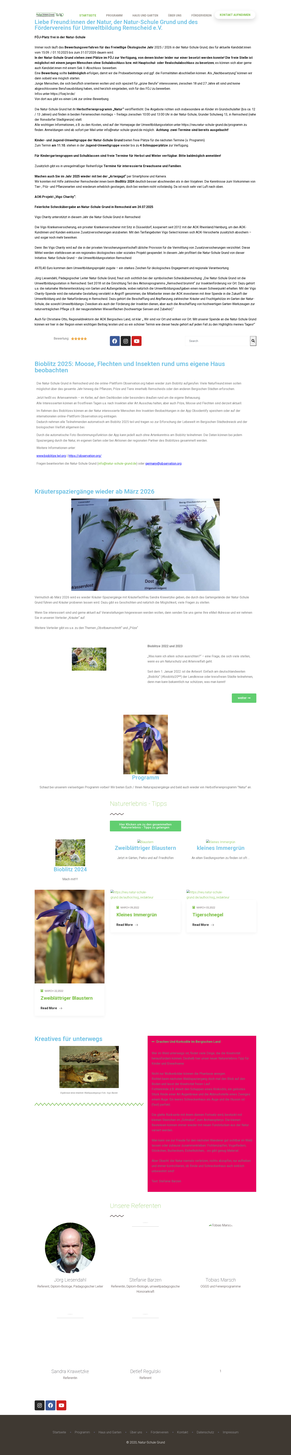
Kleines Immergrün (136, 915)
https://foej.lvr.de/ (62, 94)
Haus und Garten (145, 15)
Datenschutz (205, 1432)
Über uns (175, 15)
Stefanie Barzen (145, 1280)
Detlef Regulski (145, 1371)
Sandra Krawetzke (70, 1371)
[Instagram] (126, 341)
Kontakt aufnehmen (235, 14)
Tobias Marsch (220, 1280)
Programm (114, 15)
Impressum (231, 1432)
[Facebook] (115, 341)
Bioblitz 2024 (70, 869)
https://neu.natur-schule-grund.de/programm (212, 125)
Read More (49, 1008)
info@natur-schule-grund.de (123, 130)
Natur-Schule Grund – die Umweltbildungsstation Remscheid (89, 258)
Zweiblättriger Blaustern (145, 848)
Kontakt (182, 1432)
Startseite (87, 15)
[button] (244, 698)
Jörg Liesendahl (70, 1280)
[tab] (202, 1042)
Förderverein (201, 15)
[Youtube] (137, 341)
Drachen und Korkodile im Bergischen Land (188, 1042)
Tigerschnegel (207, 915)
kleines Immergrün (220, 848)
